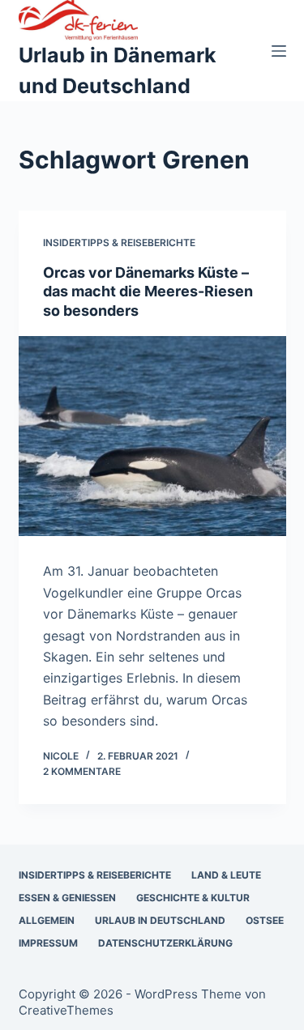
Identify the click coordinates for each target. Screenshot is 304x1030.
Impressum (48, 943)
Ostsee (265, 920)
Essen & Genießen (67, 898)
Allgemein (47, 920)
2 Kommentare (82, 771)
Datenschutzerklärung (165, 943)
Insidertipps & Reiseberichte (119, 242)
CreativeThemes (66, 1010)
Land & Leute (226, 875)
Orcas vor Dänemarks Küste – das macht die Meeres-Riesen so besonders (148, 291)
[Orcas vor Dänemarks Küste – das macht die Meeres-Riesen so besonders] (152, 436)
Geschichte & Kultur (193, 898)
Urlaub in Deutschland (160, 920)
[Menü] (279, 51)
